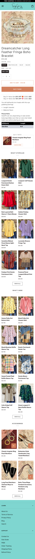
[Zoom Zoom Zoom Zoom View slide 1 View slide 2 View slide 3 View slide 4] (17, 27)
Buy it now (17, 89)
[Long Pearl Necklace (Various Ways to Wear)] (9, 470)
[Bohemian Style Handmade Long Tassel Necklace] (26, 439)
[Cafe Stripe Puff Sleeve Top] (9, 393)
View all (17, 283)
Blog (2, 521)
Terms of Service (7, 514)
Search (3, 524)
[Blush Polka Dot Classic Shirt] (26, 306)
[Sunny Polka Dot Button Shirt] (9, 306)
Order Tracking (6, 546)
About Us (4, 511)
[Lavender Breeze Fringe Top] (26, 228)
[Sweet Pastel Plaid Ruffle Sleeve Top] (9, 364)
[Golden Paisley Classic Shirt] (26, 199)
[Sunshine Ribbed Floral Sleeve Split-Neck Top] (9, 228)
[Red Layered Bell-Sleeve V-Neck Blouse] (9, 199)
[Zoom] (5, 40)
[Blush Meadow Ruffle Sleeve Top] (9, 335)
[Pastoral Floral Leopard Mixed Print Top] (26, 260)
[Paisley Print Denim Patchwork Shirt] (9, 260)
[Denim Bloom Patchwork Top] (26, 364)
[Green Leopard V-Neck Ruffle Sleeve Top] (26, 393)
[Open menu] (4, 6)
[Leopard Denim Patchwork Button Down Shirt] (9, 168)
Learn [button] (3, 505)
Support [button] (4, 530)
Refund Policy (6, 552)
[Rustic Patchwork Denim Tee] (26, 335)
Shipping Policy (6, 549)
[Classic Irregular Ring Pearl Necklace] (9, 439)
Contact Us (5, 536)
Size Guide (5, 539)
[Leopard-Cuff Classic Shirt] (26, 168)
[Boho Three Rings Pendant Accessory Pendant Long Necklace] (26, 470)
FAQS (3, 543)
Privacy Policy (6, 518)
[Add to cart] (13, 445)
